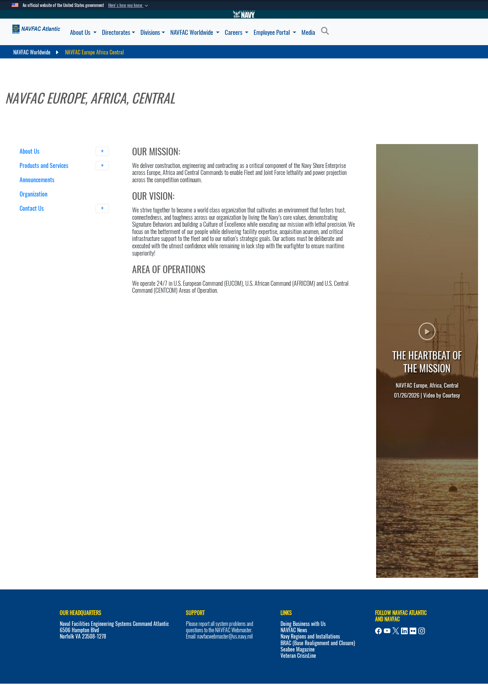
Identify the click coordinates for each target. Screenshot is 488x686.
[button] (128, 5)
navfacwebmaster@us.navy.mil (225, 648)
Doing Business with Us (303, 636)
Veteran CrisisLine (298, 667)
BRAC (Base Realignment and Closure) (318, 654)
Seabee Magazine (298, 661)
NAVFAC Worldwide (192, 32)
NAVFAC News (294, 642)
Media (308, 32)
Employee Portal (272, 32)
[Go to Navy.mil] (244, 14)
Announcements (37, 180)
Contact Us (32, 208)
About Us (81, 32)
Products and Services (45, 165)
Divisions (150, 32)
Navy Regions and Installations (310, 648)
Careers (234, 32)
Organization (33, 194)
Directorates (116, 32)
